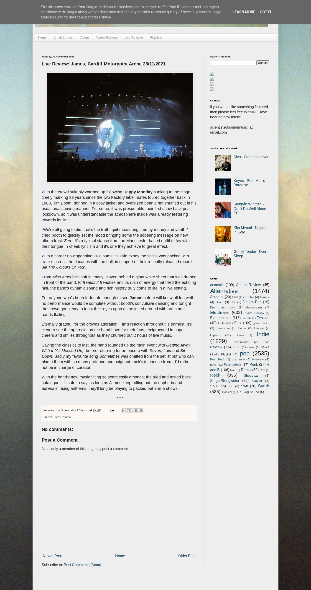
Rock (215, 375)
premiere (238, 359)
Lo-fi (237, 347)
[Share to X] (132, 410)
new (251, 347)
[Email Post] (112, 410)
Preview (258, 359)
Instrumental (241, 342)
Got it (266, 12)
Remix (246, 370)
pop (245, 353)
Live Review (62, 417)
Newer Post (52, 556)
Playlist (226, 354)
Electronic (219, 312)
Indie (263, 334)
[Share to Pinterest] (141, 410)
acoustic (217, 285)
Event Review (254, 313)
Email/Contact (64, 37)
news (265, 347)
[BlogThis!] (128, 410)
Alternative (224, 291)
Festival (263, 318)
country (248, 297)
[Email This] (124, 410)
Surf (230, 386)
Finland (223, 323)
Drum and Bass (222, 307)
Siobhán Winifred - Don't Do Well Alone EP (250, 208)
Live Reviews (134, 37)
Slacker (257, 381)
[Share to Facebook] (137, 410)
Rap (232, 370)
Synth (263, 385)
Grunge (259, 328)
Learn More (244, 12)
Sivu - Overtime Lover (251, 157)
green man (261, 323)
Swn (244, 386)
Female (246, 318)
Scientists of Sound (75, 410)
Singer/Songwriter (224, 381)
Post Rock (217, 359)
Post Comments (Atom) (82, 565)
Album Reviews (107, 37)
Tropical (227, 392)
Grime (242, 328)
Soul (214, 386)
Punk (254, 364)
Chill (235, 297)
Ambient (217, 297)
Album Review (248, 285)
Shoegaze (251, 375)
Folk (237, 323)
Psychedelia (232, 364)
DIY (233, 302)
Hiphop (215, 335)
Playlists (156, 37)
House (240, 335)
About (84, 37)
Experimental (221, 318)
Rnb (262, 370)
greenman (223, 328)
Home (42, 37)
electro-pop (253, 307)
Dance (264, 297)
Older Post (186, 556)
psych (214, 364)
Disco (220, 302)
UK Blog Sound (248, 392)
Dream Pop (252, 302)
